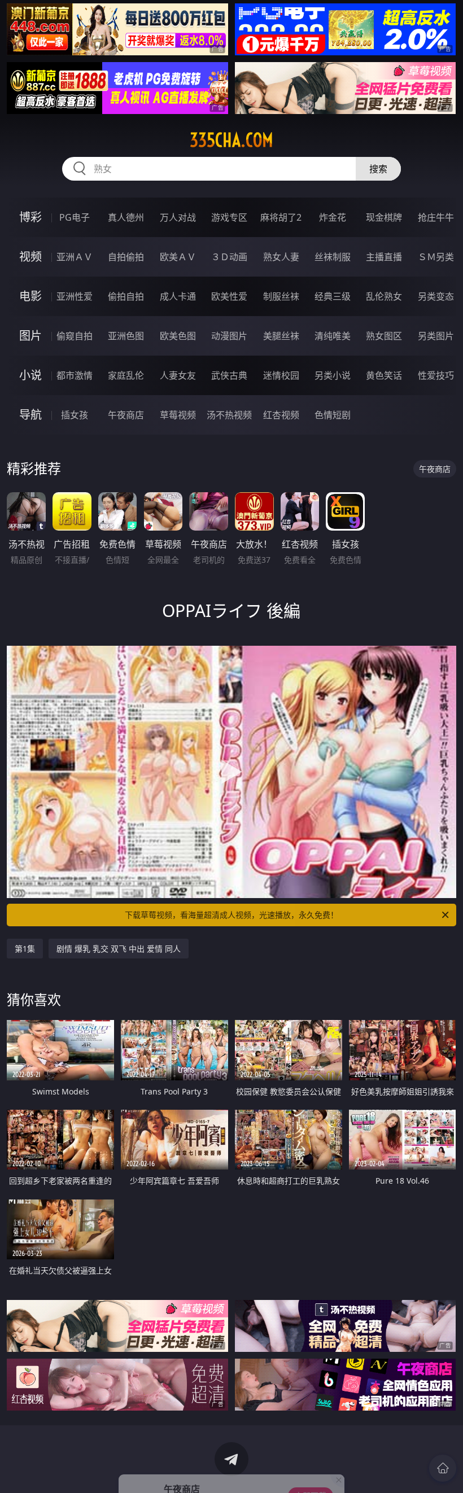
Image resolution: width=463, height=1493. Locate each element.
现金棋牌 (384, 217)
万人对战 (178, 217)
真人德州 (126, 217)
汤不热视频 (229, 415)
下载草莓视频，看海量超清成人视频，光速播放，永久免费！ (231, 914)
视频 (30, 256)
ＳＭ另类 (436, 257)
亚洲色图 (126, 336)
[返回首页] (442, 1468)
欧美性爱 (229, 296)
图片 (30, 335)
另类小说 (333, 375)
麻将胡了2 (281, 217)
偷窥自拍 (74, 336)
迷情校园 (281, 375)
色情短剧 (333, 415)
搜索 (378, 169)
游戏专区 (229, 217)
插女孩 (74, 415)
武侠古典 (229, 375)
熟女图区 (384, 336)
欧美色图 (178, 336)
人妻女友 (178, 375)
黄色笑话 (384, 375)
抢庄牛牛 (436, 217)
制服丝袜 (281, 296)
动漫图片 (229, 336)
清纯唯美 (333, 336)
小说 (30, 375)
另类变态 (436, 296)
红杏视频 (281, 415)
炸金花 (332, 217)
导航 (30, 414)
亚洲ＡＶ (74, 257)
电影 (30, 296)
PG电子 (74, 217)
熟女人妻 (281, 257)
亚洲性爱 (74, 296)
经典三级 (333, 296)
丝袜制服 (333, 257)
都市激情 (74, 375)
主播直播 (384, 257)
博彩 (30, 217)
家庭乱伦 (126, 375)
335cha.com (231, 140)
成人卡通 (178, 296)
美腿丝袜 (281, 336)
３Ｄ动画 (229, 257)
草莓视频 (178, 415)
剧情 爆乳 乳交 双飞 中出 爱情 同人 (118, 948)
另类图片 (436, 336)
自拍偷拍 (126, 257)
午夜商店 (126, 415)
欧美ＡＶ (178, 257)
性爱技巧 (436, 375)
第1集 (25, 948)
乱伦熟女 (384, 296)
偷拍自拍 (126, 296)
